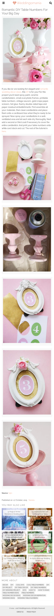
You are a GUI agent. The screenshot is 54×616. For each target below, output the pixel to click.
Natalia (32, 500)
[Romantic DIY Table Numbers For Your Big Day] (27, 82)
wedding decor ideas (11, 595)
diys (24, 590)
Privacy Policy (31, 612)
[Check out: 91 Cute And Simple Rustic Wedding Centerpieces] (14, 542)
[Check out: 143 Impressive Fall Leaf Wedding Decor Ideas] (40, 519)
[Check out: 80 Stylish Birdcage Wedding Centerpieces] (40, 566)
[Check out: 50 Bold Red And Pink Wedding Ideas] (40, 542)
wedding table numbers (28, 598)
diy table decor (21, 587)
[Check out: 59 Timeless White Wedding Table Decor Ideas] (14, 566)
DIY (27, 92)
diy (48, 585)
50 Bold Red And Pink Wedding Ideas (40, 536)
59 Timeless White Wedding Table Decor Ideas (14, 560)
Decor (5, 585)
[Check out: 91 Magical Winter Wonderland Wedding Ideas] (14, 519)
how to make (43, 590)
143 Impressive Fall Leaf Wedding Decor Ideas (40, 513)
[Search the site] (50, 3)
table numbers (28, 593)
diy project (7, 587)
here (4, 131)
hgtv (10, 493)
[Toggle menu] (3, 3)
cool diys (20, 585)
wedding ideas (9, 598)
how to (32, 590)
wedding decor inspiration (34, 595)
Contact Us (20, 612)
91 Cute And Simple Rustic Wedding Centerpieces (14, 536)
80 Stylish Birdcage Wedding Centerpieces (40, 560)
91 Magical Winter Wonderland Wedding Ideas (14, 513)
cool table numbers (35, 585)
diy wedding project (11, 590)
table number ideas (11, 593)
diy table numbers (38, 587)
